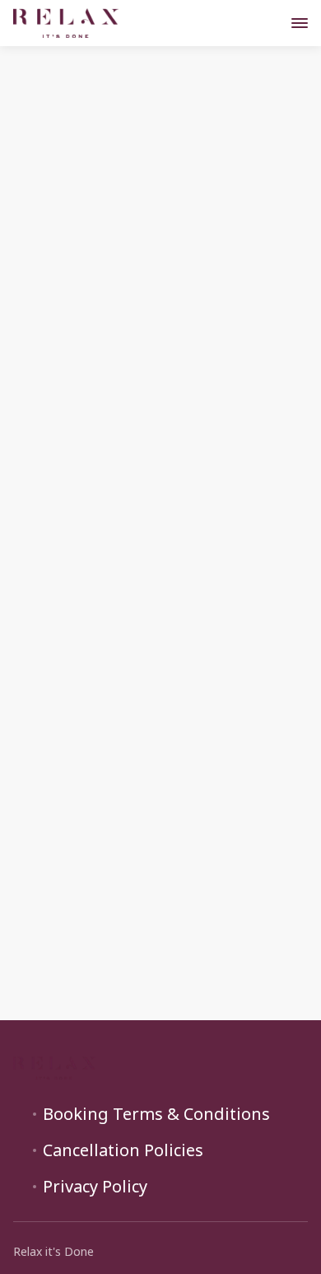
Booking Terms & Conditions (156, 1114)
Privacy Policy (95, 1186)
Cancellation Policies (123, 1150)
